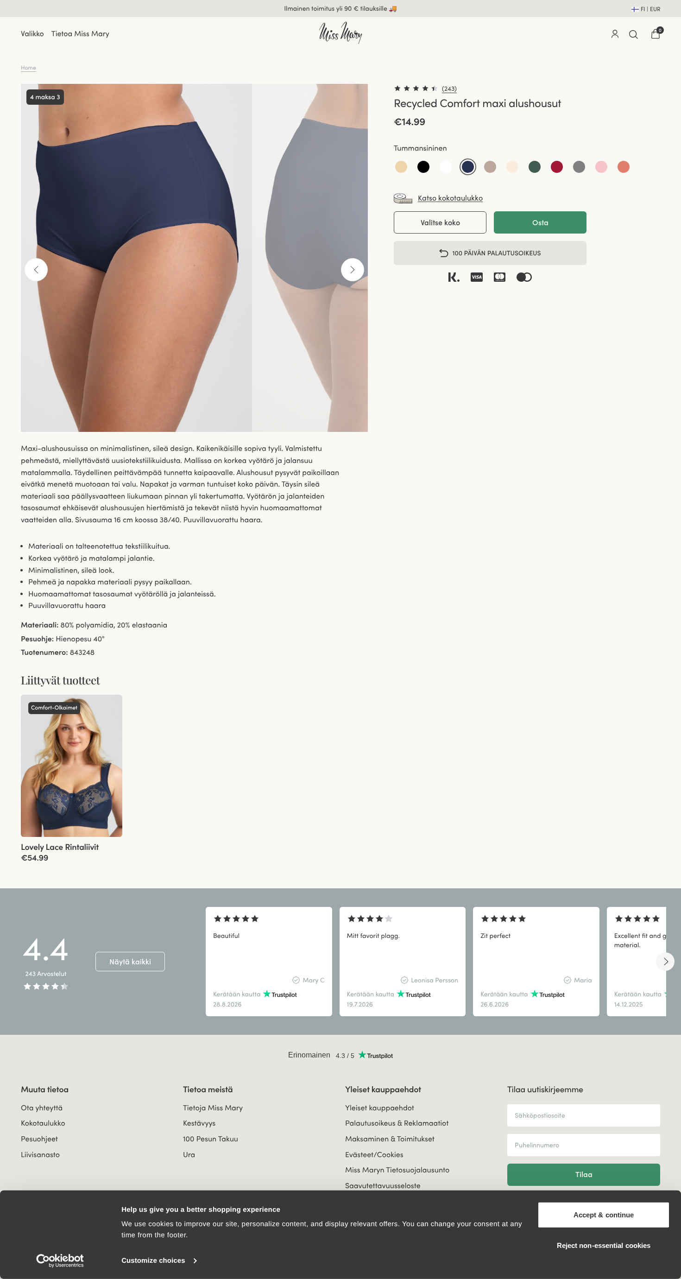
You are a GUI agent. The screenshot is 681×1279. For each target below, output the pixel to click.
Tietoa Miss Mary (80, 33)
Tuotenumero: (44, 652)
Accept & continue (604, 1215)
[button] (401, 166)
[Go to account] (614, 34)
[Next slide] (665, 961)
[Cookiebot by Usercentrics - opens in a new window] (60, 1261)
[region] (436, 961)
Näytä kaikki (130, 961)
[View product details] (71, 850)
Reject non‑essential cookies (604, 1245)
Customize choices (153, 1261)
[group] (71, 766)
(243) (449, 88)
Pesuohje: (37, 639)
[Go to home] (340, 33)
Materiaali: (40, 625)
